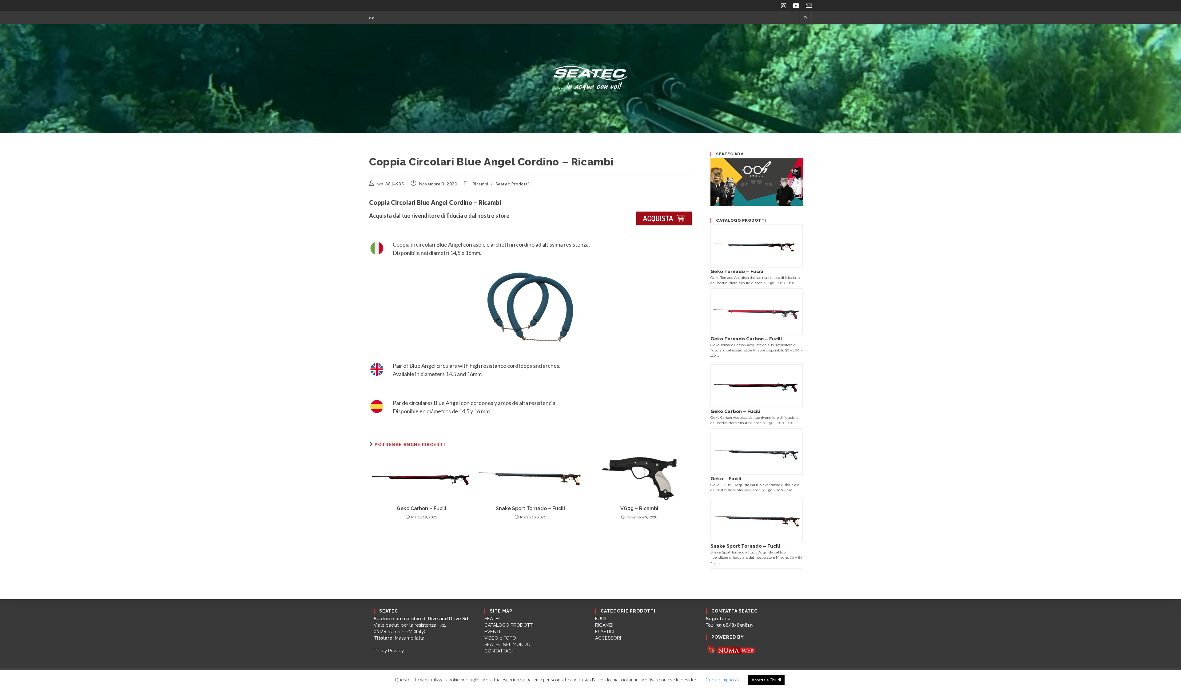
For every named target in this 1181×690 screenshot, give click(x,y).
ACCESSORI (608, 638)
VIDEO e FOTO (500, 638)
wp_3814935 (390, 183)
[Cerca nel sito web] (805, 18)
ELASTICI (604, 631)
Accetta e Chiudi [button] (766, 679)
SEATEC (493, 618)
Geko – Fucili (725, 479)
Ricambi (480, 183)
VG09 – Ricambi (639, 508)
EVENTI (492, 631)
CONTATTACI (498, 651)
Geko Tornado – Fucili (736, 271)
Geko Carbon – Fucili (421, 508)
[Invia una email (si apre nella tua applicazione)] (807, 5)
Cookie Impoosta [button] (723, 679)
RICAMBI (604, 625)
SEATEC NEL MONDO (507, 644)
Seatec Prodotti (512, 183)
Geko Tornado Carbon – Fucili (746, 339)
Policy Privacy (389, 650)
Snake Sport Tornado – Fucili (530, 508)
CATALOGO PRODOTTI (509, 625)
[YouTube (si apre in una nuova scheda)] (796, 5)
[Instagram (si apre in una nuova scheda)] (783, 5)
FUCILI (602, 618)
